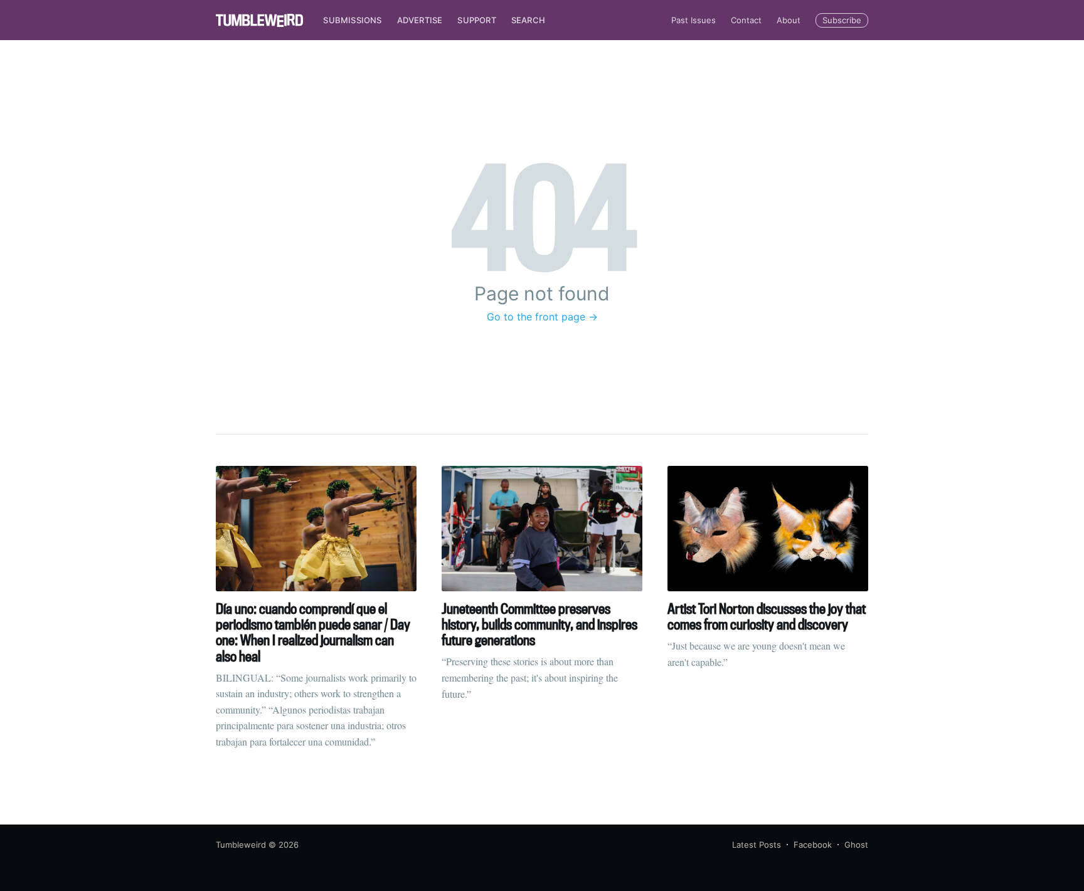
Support (476, 20)
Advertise (420, 20)
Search (528, 20)
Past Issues (693, 20)
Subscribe (841, 20)
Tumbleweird (241, 845)
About (788, 20)
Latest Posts (756, 845)
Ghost (856, 845)
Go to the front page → (542, 316)
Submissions (352, 20)
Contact (746, 20)
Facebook (813, 845)
